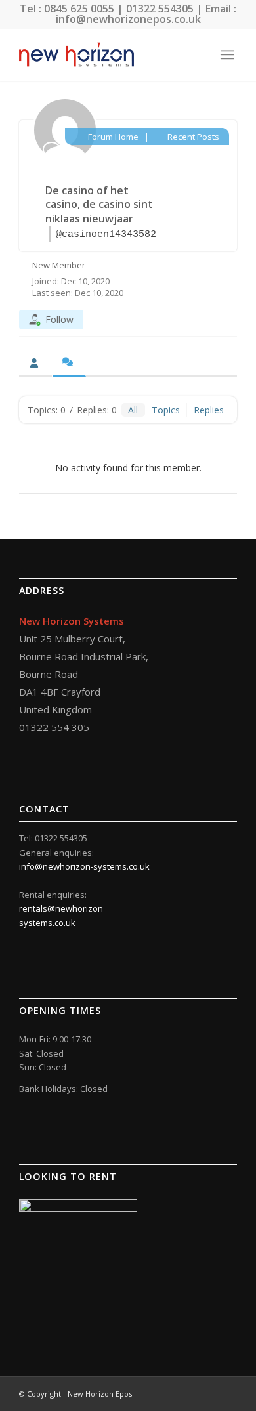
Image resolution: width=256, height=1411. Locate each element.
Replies (209, 410)
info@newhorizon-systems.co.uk (84, 866)
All (133, 410)
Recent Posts (192, 136)
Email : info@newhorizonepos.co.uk (146, 13)
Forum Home (112, 136)
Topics (166, 410)
